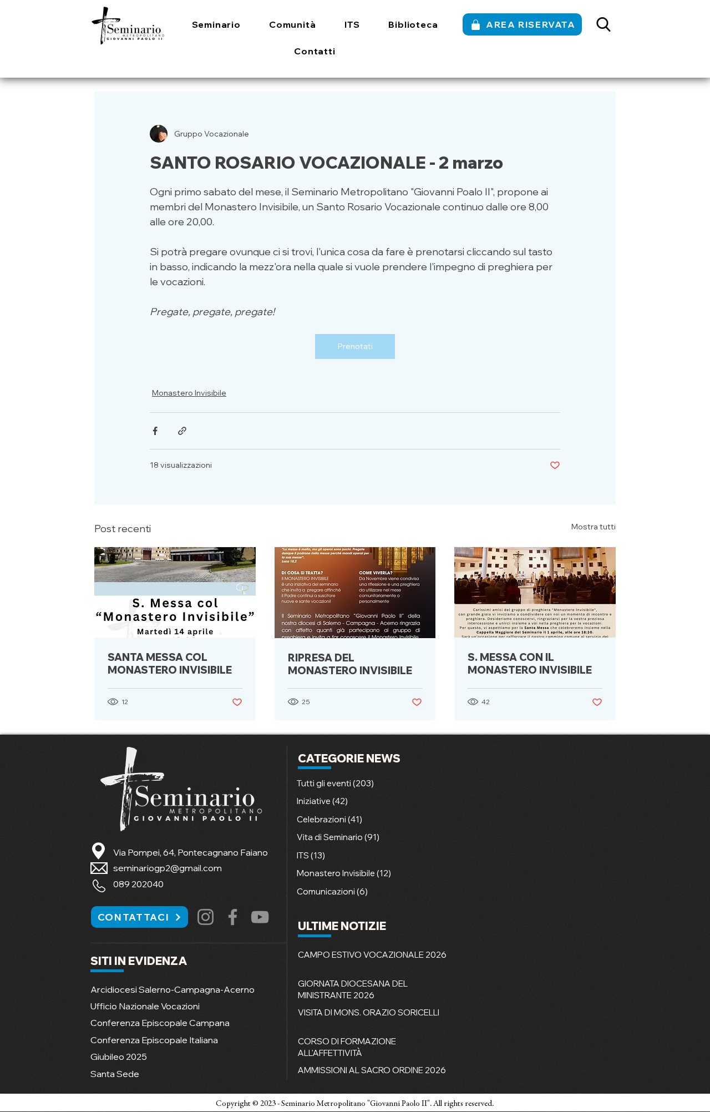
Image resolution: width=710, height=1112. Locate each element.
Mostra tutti (593, 527)
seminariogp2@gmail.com (167, 867)
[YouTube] (260, 917)
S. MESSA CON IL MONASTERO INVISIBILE (530, 663)
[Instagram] (205, 917)
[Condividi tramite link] (182, 431)
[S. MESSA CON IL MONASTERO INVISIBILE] (535, 592)
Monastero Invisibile (189, 393)
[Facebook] (233, 917)
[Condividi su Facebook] (155, 431)
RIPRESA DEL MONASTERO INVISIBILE (350, 664)
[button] (216, 24)
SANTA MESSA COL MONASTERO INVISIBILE (170, 663)
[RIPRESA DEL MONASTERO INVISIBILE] (355, 592)
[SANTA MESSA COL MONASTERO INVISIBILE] (175, 592)
